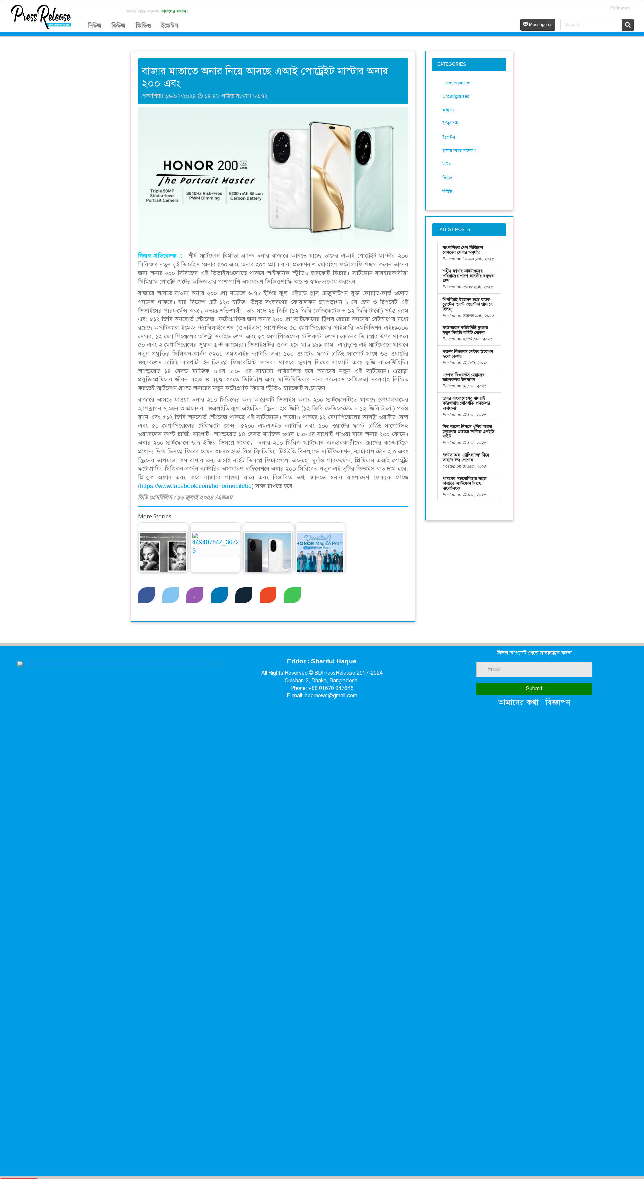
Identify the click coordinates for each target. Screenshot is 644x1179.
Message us (540, 24)
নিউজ (94, 25)
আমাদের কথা (518, 702)
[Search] (628, 25)
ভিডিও (143, 25)
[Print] (243, 595)
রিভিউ (447, 191)
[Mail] (268, 595)
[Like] (194, 595)
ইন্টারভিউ (450, 123)
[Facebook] (146, 595)
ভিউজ (118, 25)
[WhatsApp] (292, 595)
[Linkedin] (219, 595)
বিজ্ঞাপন (557, 702)
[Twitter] (170, 595)
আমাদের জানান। (174, 11)
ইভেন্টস (169, 25)
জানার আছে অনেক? (459, 150)
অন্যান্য (448, 109)
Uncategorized (456, 82)
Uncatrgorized (455, 96)
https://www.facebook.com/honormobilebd (196, 486)
